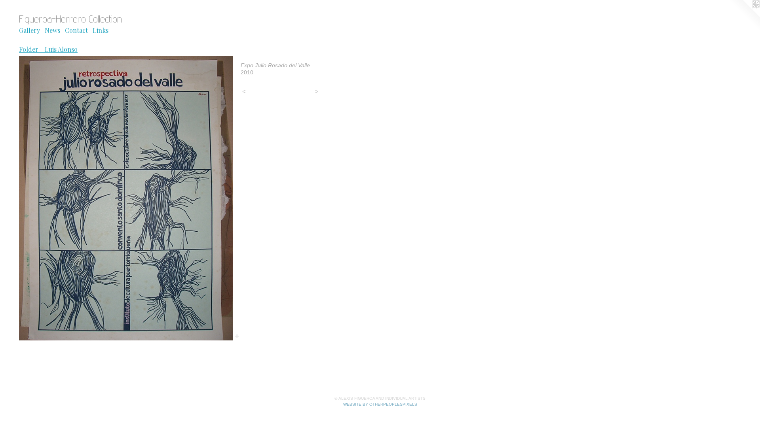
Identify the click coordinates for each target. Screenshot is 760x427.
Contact (76, 30)
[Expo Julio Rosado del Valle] (126, 198)
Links (100, 30)
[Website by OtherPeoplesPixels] (744, 16)
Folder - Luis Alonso (48, 49)
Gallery (29, 30)
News (52, 30)
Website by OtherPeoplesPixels (380, 404)
